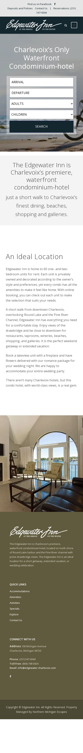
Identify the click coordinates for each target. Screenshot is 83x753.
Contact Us (41, 8)
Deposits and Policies (20, 8)
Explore (14, 614)
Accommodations (20, 591)
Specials (14, 608)
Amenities (15, 597)
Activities (15, 603)
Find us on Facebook (40, 4)
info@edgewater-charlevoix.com (37, 668)
